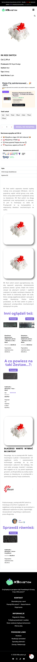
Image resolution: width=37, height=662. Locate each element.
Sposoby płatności (18, 642)
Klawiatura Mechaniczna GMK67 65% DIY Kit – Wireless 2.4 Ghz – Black (10, 339)
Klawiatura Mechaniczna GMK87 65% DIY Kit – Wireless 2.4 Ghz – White (26, 339)
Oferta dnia (18, 626)
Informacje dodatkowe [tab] (8, 172)
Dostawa (18, 636)
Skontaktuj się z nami (18, 601)
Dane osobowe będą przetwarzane (18, 623)
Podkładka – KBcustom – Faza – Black (10, 388)
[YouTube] (23, 658)
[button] (34, 15)
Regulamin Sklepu (18, 617)
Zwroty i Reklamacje (18, 644)
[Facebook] (13, 658)
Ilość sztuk (5, 111)
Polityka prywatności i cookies (18, 620)
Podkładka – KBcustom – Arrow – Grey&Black (10, 551)
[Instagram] (16, 658)
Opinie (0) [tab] (4, 175)
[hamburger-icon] (33, 10)
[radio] (3, 115)
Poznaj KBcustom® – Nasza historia (18, 604)
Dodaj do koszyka (25, 127)
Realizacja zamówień (18, 639)
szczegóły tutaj (28, 4)
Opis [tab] (2, 168)
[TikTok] (20, 658)
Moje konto (18, 607)
